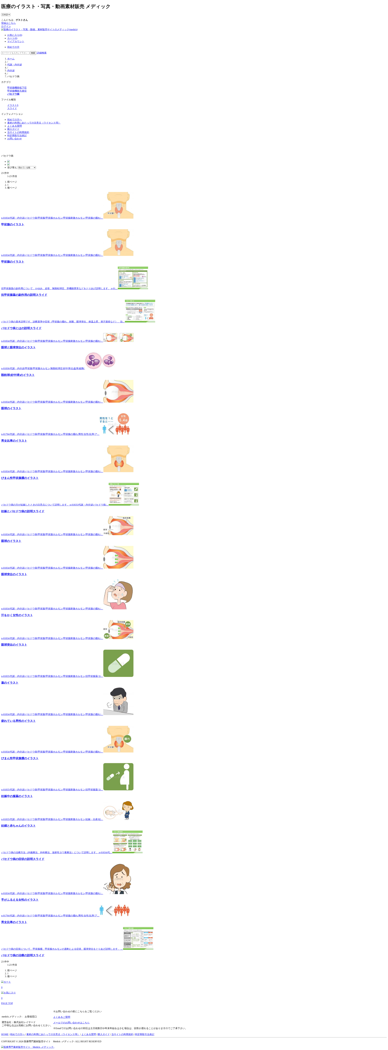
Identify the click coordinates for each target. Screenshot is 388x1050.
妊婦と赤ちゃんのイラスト (18, 825)
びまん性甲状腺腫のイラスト (20, 477)
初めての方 (13, 47)
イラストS (12, 105)
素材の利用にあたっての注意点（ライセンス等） (34, 122)
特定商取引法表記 (17, 135)
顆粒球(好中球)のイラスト (18, 375)
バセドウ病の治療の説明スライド (22, 955)
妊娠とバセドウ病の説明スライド (22, 511)
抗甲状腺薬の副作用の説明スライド (24, 294)
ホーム (11, 58)
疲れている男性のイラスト (18, 720)
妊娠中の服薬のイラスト (17, 796)
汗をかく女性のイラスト (17, 615)
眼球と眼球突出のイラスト (18, 347)
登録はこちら (8, 23)
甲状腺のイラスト (12, 224)
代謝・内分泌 (14, 64)
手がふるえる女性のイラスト (20, 899)
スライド (12, 108)
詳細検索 (42, 52)
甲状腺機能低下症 (17, 87)
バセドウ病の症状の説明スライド (22, 859)
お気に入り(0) (14, 35)
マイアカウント (15, 41)
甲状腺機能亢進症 (17, 91)
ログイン (6, 26)
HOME (4, 1034)
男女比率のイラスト (14, 440)
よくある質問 (14, 126)
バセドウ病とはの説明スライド (21, 328)
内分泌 (11, 70)
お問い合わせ (14, 138)
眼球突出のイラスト (14, 574)
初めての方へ (14, 119)
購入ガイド (13, 129)
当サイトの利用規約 (18, 132)
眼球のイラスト (11, 408)
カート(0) (12, 38)
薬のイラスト (9, 682)
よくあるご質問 (61, 1017)
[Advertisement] (19, 147)
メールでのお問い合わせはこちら (71, 1022)
